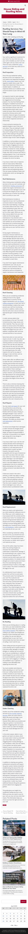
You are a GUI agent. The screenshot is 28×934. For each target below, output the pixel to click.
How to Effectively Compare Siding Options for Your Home (13, 887)
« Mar (11, 925)
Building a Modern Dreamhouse (12, 863)
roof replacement (8, 421)
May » (16, 925)
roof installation (9, 527)
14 (17, 916)
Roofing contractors (16, 186)
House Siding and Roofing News (14, 10)
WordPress (23, 931)
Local (8, 81)
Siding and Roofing (18, 37)
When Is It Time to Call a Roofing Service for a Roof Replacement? (12, 838)
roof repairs (14, 406)
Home (4, 805)
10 (3, 916)
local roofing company (9, 630)
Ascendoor (12, 931)
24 (3, 921)
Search (23, 901)
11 (6, 916)
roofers (12, 81)
